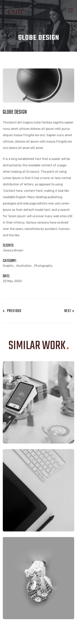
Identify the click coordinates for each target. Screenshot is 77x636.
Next (68, 311)
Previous (13, 311)
